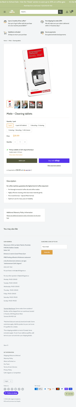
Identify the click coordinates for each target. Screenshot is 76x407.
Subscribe (47, 252)
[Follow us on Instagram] (8, 389)
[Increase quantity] (25, 142)
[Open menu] (5, 12)
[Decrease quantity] (15, 142)
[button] (38, 170)
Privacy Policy (8, 370)
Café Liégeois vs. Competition (12, 373)
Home (5, 40)
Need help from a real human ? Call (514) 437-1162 (38, 5)
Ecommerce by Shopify (14, 401)
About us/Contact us (9, 361)
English (6, 381)
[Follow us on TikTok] (19, 389)
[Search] (60, 12)
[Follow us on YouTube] (15, 389)
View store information (15, 155)
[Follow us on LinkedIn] (22, 389)
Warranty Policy (8, 358)
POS (5, 401)
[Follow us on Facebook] (5, 389)
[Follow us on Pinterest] (12, 389)
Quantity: (9, 142)
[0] (71, 12)
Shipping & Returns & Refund (12, 355)
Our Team (7, 364)
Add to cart (22, 161)
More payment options (54, 165)
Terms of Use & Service (10, 367)
